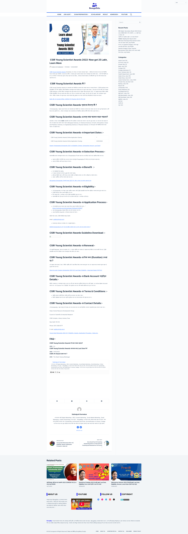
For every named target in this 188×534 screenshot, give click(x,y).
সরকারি (119, 103)
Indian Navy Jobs (123, 78)
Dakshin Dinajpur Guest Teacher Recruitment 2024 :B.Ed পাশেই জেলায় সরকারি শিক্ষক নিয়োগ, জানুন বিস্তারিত (129, 50)
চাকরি (119, 101)
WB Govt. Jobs (122, 93)
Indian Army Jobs (123, 76)
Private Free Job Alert (124, 82)
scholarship (74, 67)
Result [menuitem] (105, 14)
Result (120, 85)
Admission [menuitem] (114, 14)
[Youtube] (53, 372)
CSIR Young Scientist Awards (58, 72)
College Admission (123, 70)
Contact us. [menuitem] (121, 531)
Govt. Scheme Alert (123, 72)
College (120, 68)
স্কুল (119, 105)
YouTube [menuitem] (124, 14)
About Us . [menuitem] (102, 531)
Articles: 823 (79, 430)
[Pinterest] (86, 401)
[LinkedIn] (101, 401)
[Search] (131, 14)
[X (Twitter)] (71, 401)
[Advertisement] (79, 385)
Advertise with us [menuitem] (111, 531)
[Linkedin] (59, 372)
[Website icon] (78, 427)
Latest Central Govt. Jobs (125, 80)
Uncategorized (122, 91)
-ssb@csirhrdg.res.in (58, 219)
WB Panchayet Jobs (123, 97)
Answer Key (121, 64)
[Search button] (139, 22)
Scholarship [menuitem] (96, 14)
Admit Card (121, 60)
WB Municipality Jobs (124, 95)
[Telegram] (51, 372)
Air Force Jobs (122, 62)
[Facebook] (55, 372)
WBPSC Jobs (122, 99)
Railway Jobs (122, 83)
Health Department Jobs (125, 74)
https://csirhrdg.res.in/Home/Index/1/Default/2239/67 (67, 208)
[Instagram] (57, 372)
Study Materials (122, 89)
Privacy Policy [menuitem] (137, 531)
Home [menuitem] (59, 14)
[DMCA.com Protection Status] (124, 499)
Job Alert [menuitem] (67, 14)
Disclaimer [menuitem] (129, 531)
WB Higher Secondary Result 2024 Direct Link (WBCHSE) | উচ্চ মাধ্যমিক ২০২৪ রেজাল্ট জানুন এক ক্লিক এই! (129, 33)
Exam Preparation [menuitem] (81, 14)
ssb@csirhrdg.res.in (59, 329)
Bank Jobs (121, 66)
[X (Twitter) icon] (81, 427)
